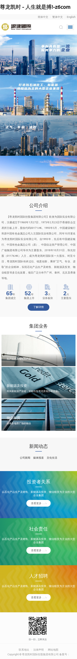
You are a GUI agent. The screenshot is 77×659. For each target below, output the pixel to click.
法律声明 (38, 649)
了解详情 (38, 306)
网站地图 (53, 649)
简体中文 (43, 16)
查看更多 (36, 503)
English (71, 16)
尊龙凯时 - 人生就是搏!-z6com (35, 7)
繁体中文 (57, 16)
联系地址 (24, 649)
